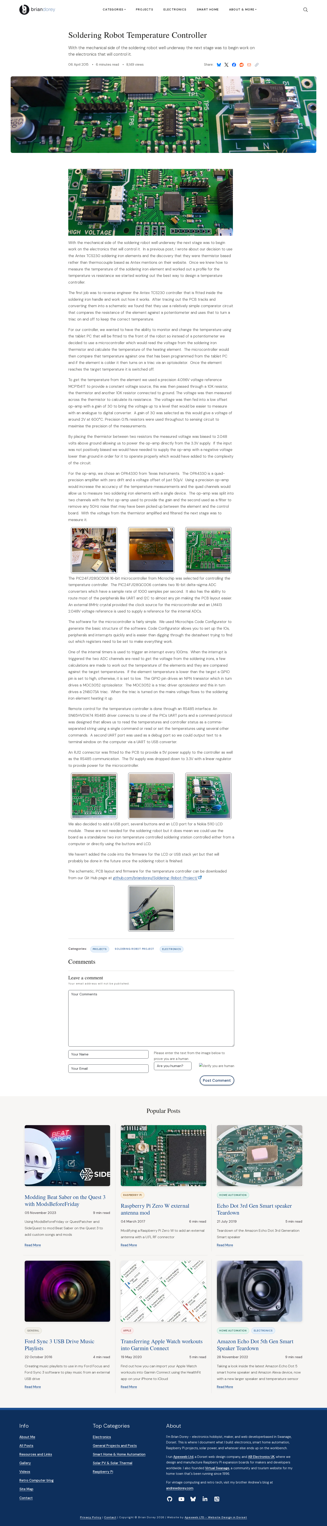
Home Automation (233, 1195)
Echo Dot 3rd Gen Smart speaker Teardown (254, 1209)
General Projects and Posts (115, 1445)
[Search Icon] (304, 10)
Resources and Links (35, 1454)
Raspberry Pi (132, 1195)
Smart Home (208, 9)
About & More (241, 9)
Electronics (175, 9)
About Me (27, 1437)
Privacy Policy (90, 1517)
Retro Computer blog (36, 1480)
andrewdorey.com (179, 1488)
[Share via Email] (249, 64)
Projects (144, 9)
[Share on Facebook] (234, 64)
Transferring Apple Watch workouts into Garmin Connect (162, 1344)
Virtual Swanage (217, 1468)
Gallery (25, 1463)
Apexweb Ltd (183, 1457)
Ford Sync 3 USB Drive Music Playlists (59, 1344)
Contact (26, 1498)
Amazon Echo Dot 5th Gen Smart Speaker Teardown (255, 1344)
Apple (127, 1330)
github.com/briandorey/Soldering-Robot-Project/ (155, 877)
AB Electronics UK (261, 1457)
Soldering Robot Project (134, 948)
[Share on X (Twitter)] (226, 64)
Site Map (26, 1489)
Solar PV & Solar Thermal (112, 1463)
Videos (24, 1471)
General (33, 1330)
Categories (113, 9)
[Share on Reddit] (242, 64)
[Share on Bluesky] (219, 64)
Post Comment (217, 1080)
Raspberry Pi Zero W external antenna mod (155, 1209)
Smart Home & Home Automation (119, 1454)
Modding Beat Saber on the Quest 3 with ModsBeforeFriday (65, 1200)
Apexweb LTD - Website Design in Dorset (216, 1517)
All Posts (26, 1445)
